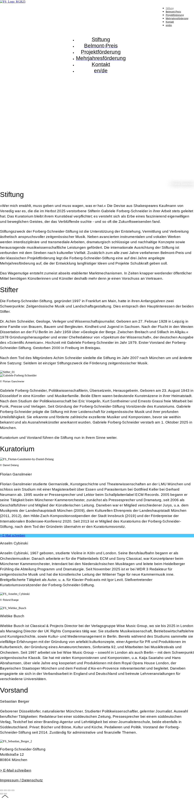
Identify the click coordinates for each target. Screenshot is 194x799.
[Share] (5, 790)
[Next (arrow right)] (5, 793)
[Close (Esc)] (1, 790)
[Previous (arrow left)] (1, 793)
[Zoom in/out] (12, 790)
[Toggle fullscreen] (9, 790)
